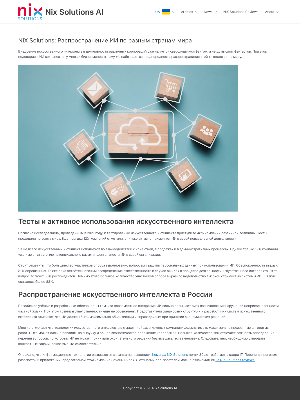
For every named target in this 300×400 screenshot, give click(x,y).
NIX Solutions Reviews (240, 12)
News (208, 12)
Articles (187, 12)
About (269, 12)
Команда (159, 355)
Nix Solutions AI (74, 11)
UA (158, 12)
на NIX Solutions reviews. (235, 360)
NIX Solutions (177, 355)
